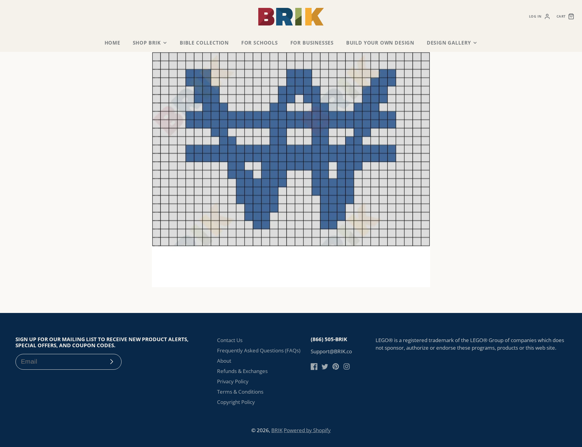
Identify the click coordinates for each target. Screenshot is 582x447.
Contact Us (229, 340)
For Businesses (312, 42)
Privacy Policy (233, 381)
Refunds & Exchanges (242, 371)
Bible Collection (204, 42)
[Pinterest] (335, 366)
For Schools (259, 42)
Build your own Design (380, 42)
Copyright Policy (236, 401)
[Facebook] (314, 366)
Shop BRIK (147, 42)
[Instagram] (346, 366)
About (224, 360)
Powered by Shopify (307, 430)
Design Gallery (449, 42)
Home (112, 42)
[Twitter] (324, 366)
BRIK (277, 430)
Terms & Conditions (240, 391)
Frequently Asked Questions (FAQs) (258, 350)
